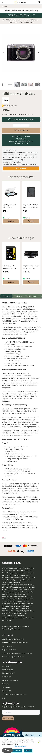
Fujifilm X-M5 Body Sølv (26, 22)
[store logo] (21, 2)
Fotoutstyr (10, 20)
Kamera (16, 20)
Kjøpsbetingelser (8, 673)
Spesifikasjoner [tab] (31, 296)
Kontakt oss (6, 677)
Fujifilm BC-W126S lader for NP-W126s (30, 206)
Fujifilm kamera (24, 20)
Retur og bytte (7, 670)
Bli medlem (21, 168)
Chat (18, 139)
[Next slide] (38, 52)
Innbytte (5, 684)
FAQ (3, 698)
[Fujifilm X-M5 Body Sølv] (21, 53)
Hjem (4, 20)
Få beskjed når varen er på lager (23, 119)
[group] (11, 204)
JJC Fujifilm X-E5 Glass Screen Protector (9, 206)
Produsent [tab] (18, 296)
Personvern (6, 666)
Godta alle (28, 750)
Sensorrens (6, 687)
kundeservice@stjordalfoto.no (13, 657)
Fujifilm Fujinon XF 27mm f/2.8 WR (30, 267)
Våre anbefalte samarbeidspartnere (14, 694)
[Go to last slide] (3, 84)
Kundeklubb (6, 691)
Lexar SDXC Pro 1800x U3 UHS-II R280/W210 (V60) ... (10, 267)
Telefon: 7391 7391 (21, 144)
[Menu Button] (2, 2)
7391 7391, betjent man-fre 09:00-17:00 (18, 653)
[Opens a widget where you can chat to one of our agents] (7, 750)
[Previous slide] (3, 52)
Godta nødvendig (16, 750)
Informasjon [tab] (6, 296)
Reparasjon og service (10, 680)
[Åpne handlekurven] (39, 2)
